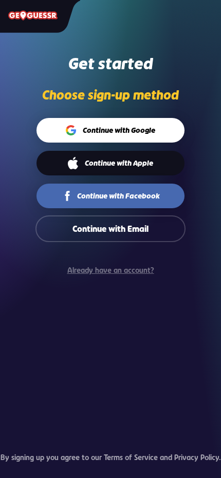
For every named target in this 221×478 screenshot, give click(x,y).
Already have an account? (110, 270)
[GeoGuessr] (33, 15)
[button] (111, 130)
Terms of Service (131, 457)
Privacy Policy (196, 457)
